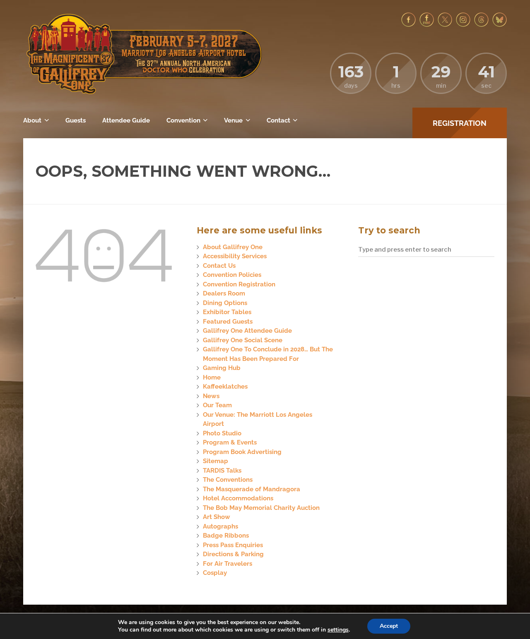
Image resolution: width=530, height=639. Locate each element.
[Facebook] (408, 25)
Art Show (216, 517)
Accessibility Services (235, 256)
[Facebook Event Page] (426, 25)
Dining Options (225, 303)
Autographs (220, 526)
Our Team (217, 405)
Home (212, 377)
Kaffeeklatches (225, 386)
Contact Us (219, 265)
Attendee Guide (126, 120)
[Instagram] (463, 25)
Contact (278, 120)
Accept (389, 626)
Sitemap (215, 461)
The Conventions (228, 479)
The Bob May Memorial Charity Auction (261, 508)
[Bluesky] (499, 25)
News (211, 396)
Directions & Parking (233, 554)
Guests (75, 120)
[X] (445, 25)
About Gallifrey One (233, 247)
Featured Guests (228, 321)
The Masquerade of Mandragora (251, 489)
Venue (233, 120)
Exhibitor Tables (227, 312)
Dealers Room (224, 293)
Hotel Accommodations (238, 498)
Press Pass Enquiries (233, 545)
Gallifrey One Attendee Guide (247, 330)
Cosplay (215, 573)
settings (338, 630)
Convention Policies (232, 275)
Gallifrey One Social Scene (242, 340)
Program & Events (230, 442)
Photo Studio (222, 433)
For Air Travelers (227, 563)
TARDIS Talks (222, 470)
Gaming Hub (222, 368)
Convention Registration (239, 284)
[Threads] (481, 25)
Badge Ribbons (226, 535)
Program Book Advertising (242, 452)
